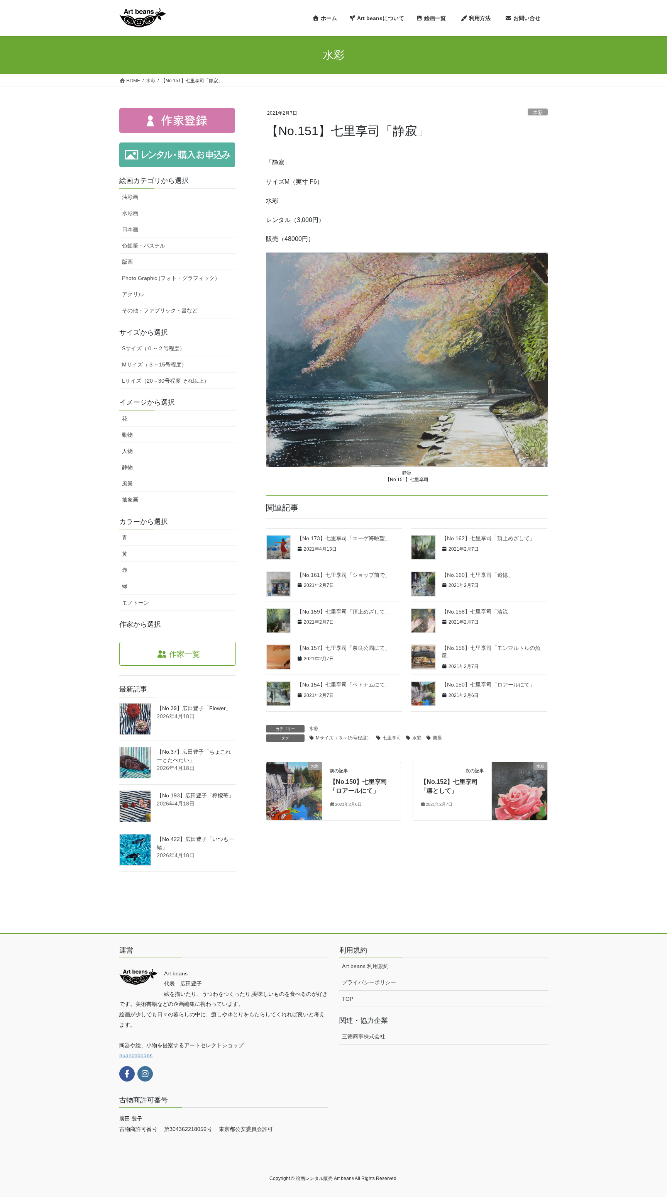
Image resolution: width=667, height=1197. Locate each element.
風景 (437, 738)
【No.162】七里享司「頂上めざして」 (488, 538)
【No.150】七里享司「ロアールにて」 (488, 685)
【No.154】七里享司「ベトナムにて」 (343, 685)
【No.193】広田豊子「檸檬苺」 (195, 795)
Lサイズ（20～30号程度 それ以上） (165, 381)
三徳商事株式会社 (363, 1036)
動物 (127, 435)
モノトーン (135, 603)
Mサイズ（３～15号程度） (343, 738)
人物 (127, 451)
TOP (347, 999)
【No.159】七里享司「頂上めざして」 (343, 612)
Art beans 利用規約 (365, 966)
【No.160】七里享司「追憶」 (477, 575)
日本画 (130, 229)
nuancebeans (135, 1055)
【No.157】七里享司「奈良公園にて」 (343, 648)
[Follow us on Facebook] (127, 1074)
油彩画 (130, 197)
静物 (127, 467)
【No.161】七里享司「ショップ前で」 (343, 575)
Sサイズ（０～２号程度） (153, 348)
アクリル (133, 294)
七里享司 (392, 738)
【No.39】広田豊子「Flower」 (194, 708)
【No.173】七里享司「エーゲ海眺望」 (343, 538)
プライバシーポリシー (369, 982)
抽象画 (130, 500)
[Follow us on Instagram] (145, 1074)
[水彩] (294, 791)
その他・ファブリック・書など (160, 310)
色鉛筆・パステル (143, 245)
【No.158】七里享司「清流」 (477, 612)
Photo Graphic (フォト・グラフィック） (171, 278)
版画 (127, 262)
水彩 (538, 112)
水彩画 (130, 213)
